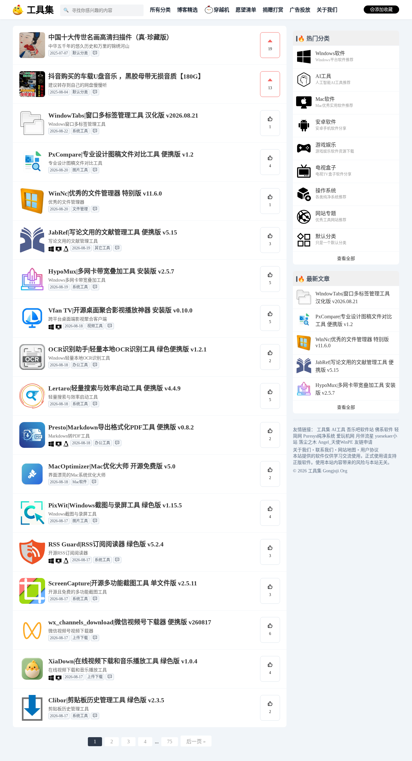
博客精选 (187, 10)
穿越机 (221, 10)
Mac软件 (79, 482)
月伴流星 (365, 436)
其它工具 (102, 248)
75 (169, 741)
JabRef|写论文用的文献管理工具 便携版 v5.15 (112, 232)
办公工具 (80, 365)
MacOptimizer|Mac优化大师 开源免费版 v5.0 (111, 466)
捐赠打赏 (273, 10)
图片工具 (80, 170)
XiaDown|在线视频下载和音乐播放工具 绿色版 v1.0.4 (122, 661)
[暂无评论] (95, 53)
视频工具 (95, 326)
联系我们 (324, 450)
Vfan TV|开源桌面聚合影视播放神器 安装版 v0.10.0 (120, 310)
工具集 (323, 429)
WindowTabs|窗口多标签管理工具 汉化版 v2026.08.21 (123, 115)
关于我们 (327, 10)
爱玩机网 (345, 436)
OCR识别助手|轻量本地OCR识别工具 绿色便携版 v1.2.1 (127, 349)
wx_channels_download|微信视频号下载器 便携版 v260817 (129, 622)
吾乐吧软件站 (360, 429)
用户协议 (369, 450)
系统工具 (80, 131)
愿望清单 (246, 10)
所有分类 (160, 10)
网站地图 (347, 450)
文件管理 (80, 209)
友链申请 (363, 442)
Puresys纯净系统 (319, 436)
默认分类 (80, 53)
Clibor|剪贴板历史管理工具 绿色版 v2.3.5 (106, 700)
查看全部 (346, 258)
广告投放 (300, 10)
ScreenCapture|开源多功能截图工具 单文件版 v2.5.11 (122, 583)
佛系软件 (384, 429)
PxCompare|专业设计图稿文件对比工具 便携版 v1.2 (120, 154)
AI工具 (338, 429)
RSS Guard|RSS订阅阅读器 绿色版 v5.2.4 (106, 544)
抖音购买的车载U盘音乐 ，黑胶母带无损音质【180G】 (126, 76)
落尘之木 (308, 442)
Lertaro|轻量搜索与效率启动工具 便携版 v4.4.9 (114, 388)
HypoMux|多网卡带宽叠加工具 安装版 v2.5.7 (111, 271)
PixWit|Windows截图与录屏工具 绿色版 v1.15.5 (115, 505)
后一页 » (196, 741)
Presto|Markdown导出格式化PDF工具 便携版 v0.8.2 (121, 427)
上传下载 (80, 638)
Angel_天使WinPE (335, 442)
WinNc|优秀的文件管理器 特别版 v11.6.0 (105, 193)
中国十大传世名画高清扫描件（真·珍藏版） (110, 37)
